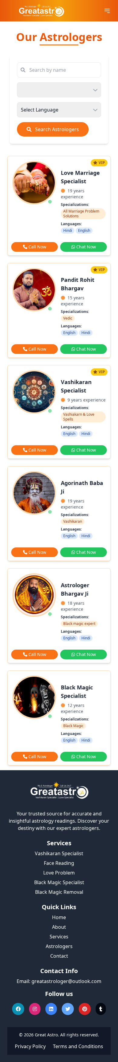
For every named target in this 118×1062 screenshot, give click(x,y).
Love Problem (59, 872)
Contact (59, 956)
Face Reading (59, 863)
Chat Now (86, 247)
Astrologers (59, 946)
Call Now (37, 247)
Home (59, 917)
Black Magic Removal (59, 892)
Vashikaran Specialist (59, 853)
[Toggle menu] (107, 10)
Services (59, 936)
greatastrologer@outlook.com (66, 981)
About (59, 927)
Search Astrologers (56, 129)
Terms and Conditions (78, 1046)
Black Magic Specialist (59, 882)
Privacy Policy (30, 1046)
